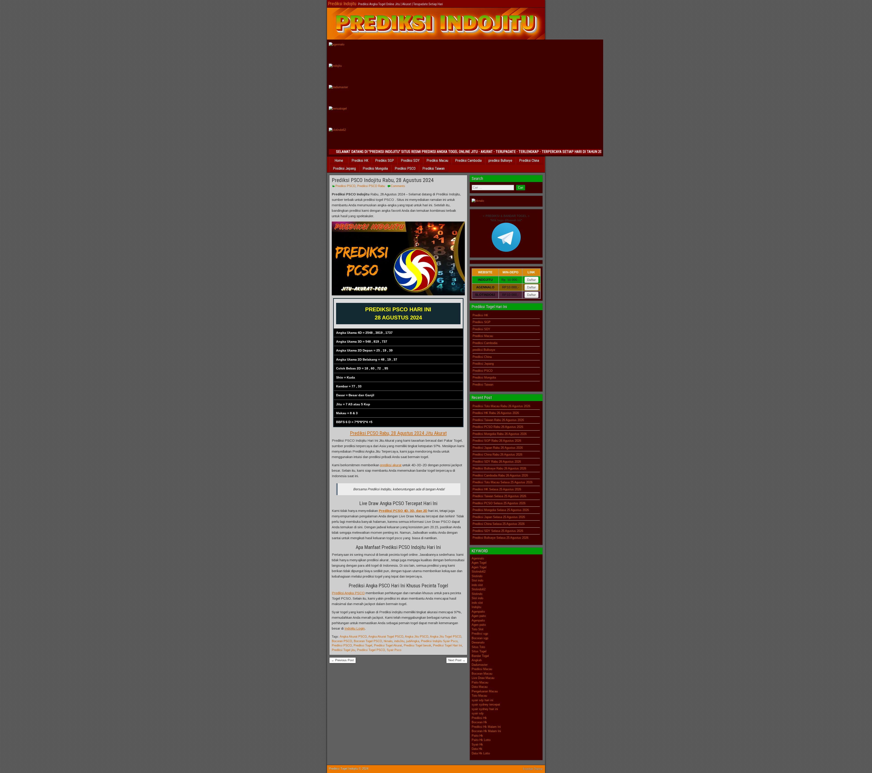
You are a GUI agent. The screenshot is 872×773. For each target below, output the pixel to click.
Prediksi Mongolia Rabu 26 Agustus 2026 (500, 434)
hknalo (388, 641)
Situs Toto (478, 647)
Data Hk (477, 749)
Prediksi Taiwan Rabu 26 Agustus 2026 (498, 420)
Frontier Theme (533, 769)
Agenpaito (478, 611)
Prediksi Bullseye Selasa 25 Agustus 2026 (500, 537)
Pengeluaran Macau (485, 691)
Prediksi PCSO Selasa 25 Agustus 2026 (499, 503)
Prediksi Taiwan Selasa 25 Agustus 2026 (499, 496)
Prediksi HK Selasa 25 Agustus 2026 (497, 489)
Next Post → (456, 660)
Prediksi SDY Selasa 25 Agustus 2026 (498, 531)
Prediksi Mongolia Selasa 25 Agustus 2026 (501, 510)
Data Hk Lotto (481, 753)
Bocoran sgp (480, 638)
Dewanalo (478, 642)
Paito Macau (480, 682)
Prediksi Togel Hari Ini (447, 645)
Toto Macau (479, 695)
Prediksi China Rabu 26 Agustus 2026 (497, 454)
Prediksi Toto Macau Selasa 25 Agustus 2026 (503, 482)
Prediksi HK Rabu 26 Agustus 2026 (496, 413)
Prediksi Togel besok (417, 645)
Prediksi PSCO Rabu (371, 186)
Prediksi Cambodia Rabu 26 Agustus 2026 (500, 475)
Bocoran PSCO (342, 641)
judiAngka (412, 641)
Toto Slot (477, 629)
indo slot (477, 585)
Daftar (531, 280)
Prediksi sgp (480, 633)
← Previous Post (342, 660)
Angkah (477, 660)
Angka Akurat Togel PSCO (385, 636)
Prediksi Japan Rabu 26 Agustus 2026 (498, 447)
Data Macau (480, 686)
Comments (398, 186)
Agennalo (478, 558)
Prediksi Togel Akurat (388, 645)
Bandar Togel (480, 656)
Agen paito (479, 616)
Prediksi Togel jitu (343, 650)
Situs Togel (479, 651)
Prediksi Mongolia (375, 168)
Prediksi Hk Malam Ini (486, 726)
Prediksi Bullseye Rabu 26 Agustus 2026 (499, 468)
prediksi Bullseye (500, 160)
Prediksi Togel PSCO (371, 650)
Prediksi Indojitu (342, 3)
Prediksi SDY (410, 160)
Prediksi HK (360, 160)
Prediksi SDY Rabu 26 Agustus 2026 (497, 461)
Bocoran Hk (479, 722)
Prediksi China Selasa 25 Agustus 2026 (499, 524)
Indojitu (476, 607)
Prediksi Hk (479, 718)
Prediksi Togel (363, 645)
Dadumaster (480, 664)
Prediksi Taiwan (433, 168)
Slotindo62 (479, 571)
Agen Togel (479, 562)
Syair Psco (394, 650)
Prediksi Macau (437, 160)
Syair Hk (477, 744)
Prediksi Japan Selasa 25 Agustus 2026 (499, 517)
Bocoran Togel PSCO (368, 641)
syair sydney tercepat (486, 704)
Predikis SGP (384, 160)
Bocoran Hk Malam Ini (486, 731)
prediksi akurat (390, 465)
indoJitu (399, 641)
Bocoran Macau (482, 673)
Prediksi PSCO (405, 168)
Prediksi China (529, 160)
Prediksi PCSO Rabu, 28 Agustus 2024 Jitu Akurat (398, 433)
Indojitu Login (354, 628)
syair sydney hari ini (485, 709)
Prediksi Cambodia (468, 160)
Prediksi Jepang (344, 168)
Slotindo (477, 576)
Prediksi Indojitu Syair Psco (439, 641)
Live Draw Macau (483, 678)
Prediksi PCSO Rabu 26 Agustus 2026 (498, 427)
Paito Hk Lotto (481, 740)
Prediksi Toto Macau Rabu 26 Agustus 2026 (501, 406)
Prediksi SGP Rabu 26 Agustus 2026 (497, 440)
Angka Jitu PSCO (416, 636)
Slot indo (477, 580)
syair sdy (478, 713)
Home (338, 160)
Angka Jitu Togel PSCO (445, 636)
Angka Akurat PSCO (353, 636)
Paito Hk (477, 735)
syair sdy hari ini (482, 700)
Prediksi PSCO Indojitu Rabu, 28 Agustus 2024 (383, 180)
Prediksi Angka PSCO (348, 593)
